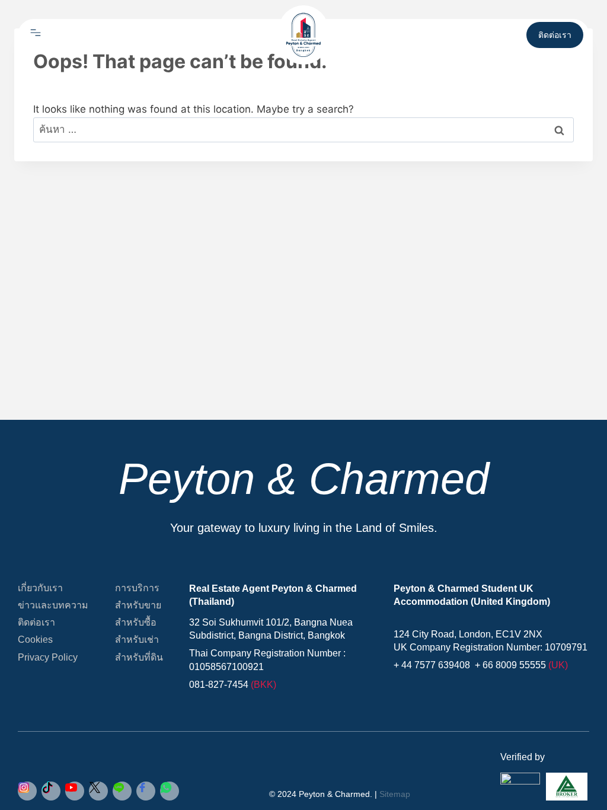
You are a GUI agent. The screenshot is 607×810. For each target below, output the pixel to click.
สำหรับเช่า (137, 639)
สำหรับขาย (138, 605)
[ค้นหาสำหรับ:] (303, 129)
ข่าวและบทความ (53, 605)
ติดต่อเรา (36, 622)
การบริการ (137, 588)
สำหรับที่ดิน (139, 657)
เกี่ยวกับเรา (40, 588)
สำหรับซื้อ (135, 622)
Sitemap (394, 794)
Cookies (35, 639)
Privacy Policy (48, 657)
